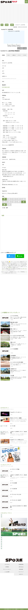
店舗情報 (3, 55)
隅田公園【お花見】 (14, 322)
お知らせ (14, 55)
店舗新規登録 (21, 564)
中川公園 (12, 375)
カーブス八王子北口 (14, 315)
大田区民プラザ (13, 368)
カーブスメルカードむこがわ (15, 494)
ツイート (11, 256)
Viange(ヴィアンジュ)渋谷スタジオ (17, 439)
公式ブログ (21, 574)
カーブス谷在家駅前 (14, 348)
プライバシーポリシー (7, 569)
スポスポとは (7, 564)
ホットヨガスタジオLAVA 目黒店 (16, 362)
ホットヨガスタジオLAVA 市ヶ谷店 (17, 335)
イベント (19, 55)
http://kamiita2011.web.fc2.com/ (9, 78)
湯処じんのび (13, 342)
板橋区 (12, 24)
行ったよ (24, 48)
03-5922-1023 (6, 87)
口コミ (9, 55)
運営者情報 (21, 569)
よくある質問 (7, 571)
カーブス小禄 (12, 425)
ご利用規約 (9, 267)
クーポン (24, 55)
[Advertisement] (14, 13)
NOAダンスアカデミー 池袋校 (15, 417)
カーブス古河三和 (13, 488)
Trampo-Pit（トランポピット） (16, 412)
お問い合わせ (21, 566)
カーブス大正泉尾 (13, 482)
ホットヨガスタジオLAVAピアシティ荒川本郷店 (18, 506)
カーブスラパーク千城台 (14, 469)
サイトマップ (21, 571)
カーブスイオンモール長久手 (15, 500)
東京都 (6, 24)
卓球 (3, 68)
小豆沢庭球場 (13, 355)
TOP (2, 24)
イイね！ (19, 48)
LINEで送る (20, 256)
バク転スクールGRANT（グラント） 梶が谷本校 (18, 432)
